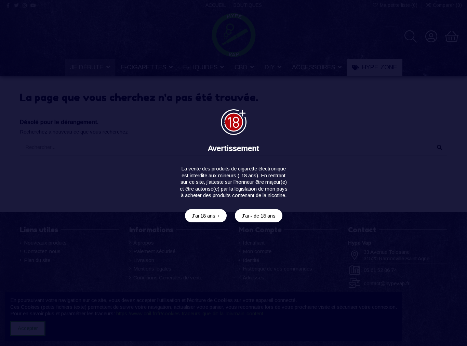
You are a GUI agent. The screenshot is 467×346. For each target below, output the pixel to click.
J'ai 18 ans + (206, 216)
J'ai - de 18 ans (259, 216)
